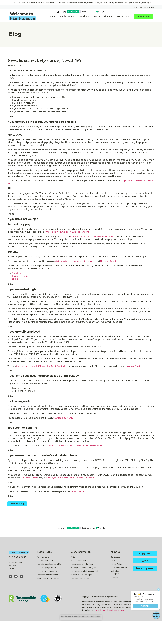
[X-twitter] (10, 576)
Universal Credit (108, 261)
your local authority (63, 417)
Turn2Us (16, 273)
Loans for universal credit (47, 575)
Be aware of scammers (80, 578)
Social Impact (67, 16)
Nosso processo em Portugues (83, 567)
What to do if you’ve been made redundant (67, 231)
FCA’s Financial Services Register (109, 610)
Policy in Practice (20, 275)
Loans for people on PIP (46, 567)
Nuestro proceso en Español (82, 575)
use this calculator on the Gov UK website (91, 236)
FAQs (95, 16)
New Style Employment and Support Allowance (70, 477)
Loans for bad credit (45, 560)
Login (135, 7)
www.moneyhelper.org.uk (142, 3)
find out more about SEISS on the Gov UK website (41, 366)
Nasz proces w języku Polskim (83, 564)
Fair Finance (78, 491)
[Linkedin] (21, 576)
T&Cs (113, 560)
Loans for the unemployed (48, 571)
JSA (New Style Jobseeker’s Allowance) (75, 261)
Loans (52, 16)
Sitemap (114, 577)
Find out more (60, 3)
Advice (83, 16)
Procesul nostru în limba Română (84, 571)
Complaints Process (119, 567)
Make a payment (147, 7)
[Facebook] (16, 576)
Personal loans (43, 557)
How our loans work (79, 560)
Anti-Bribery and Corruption (117, 572)
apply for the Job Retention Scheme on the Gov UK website (75, 445)
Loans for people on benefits (49, 564)
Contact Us (121, 16)
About (107, 16)
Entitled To (17, 278)
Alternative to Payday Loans (48, 578)
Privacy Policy (116, 564)
